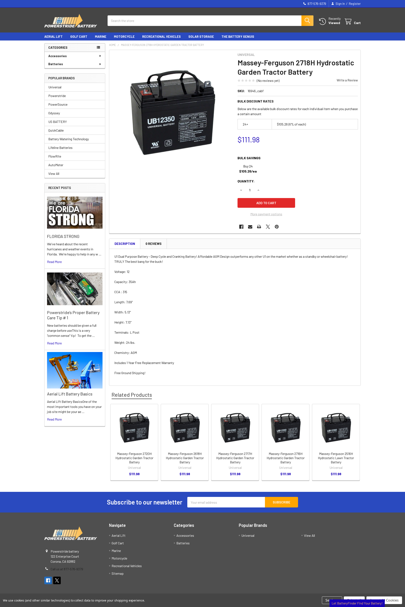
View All (53, 173)
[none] (172, 113)
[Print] (259, 227)
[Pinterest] (277, 227)
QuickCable (56, 130)
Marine (100, 36)
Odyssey (54, 113)
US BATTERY (57, 122)
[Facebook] (241, 227)
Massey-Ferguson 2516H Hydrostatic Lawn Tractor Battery (336, 458)
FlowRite (54, 156)
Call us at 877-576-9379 (67, 569)
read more (54, 262)
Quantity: (246, 181)
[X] (268, 227)
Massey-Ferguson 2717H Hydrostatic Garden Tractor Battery (235, 458)
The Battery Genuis (237, 36)
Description (125, 243)
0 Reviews (154, 243)
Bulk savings (249, 158)
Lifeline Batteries (60, 148)
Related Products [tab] (132, 394)
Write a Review (347, 80)
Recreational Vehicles (161, 36)
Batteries (55, 64)
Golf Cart (78, 36)
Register (355, 3)
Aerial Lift (53, 36)
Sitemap (118, 573)
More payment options (266, 214)
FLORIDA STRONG (63, 236)
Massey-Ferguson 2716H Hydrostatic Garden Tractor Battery (286, 458)
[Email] (250, 227)
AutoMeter (55, 165)
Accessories (57, 56)
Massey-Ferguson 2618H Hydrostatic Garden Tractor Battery (185, 458)
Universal (54, 87)
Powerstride (57, 96)
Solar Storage (201, 36)
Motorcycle (124, 36)
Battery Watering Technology (68, 139)
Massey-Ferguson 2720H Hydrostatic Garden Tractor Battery (134, 458)
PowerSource (58, 104)
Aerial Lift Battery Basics (69, 393)
